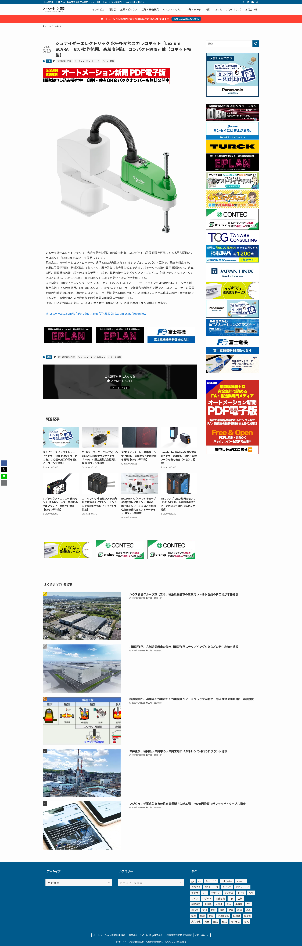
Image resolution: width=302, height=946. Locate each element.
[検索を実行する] (255, 43)
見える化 (195, 921)
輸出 (207, 921)
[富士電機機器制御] (171, 342)
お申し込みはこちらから (186, 18)
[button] (4, 463)
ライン (194, 898)
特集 (49, 61)
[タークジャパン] (232, 151)
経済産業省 (223, 915)
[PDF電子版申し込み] (106, 83)
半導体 (238, 904)
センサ (194, 892)
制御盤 (208, 904)
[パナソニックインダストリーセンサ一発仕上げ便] (232, 95)
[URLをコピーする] (4, 483)
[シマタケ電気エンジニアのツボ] (232, 206)
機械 (239, 910)
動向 (229, 904)
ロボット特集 (108, 61)
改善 (231, 910)
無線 (202, 915)
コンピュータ (211, 887)
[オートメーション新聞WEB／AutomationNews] (54, 9)
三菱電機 (220, 898)
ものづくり (211, 881)
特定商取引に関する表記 (179, 935)
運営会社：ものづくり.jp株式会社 (146, 935)
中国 (231, 898)
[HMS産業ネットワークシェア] (232, 371)
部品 (224, 921)
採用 (204, 910)
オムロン (241, 881)
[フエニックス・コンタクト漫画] (232, 188)
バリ (251, 892)
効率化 (219, 904)
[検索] (257, 2)
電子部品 (235, 921)
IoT (199, 881)
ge (192, 881)
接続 (213, 910)
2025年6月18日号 (64, 61)
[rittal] (232, 120)
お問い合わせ (202, 935)
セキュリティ (242, 887)
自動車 (236, 915)
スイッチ (226, 887)
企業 (240, 898)
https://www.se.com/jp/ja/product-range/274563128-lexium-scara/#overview (95, 313)
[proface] (232, 335)
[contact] (252, 2)
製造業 (247, 915)
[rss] (248, 2)
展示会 (194, 910)
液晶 (248, 910)
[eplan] (68, 342)
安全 (248, 904)
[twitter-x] (243, 2)
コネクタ (195, 887)
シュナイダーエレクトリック (87, 61)
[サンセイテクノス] (232, 138)
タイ (204, 892)
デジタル (228, 892)
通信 (215, 921)
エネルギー (226, 881)
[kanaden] (232, 261)
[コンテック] (120, 558)
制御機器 (195, 904)
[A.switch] (68, 556)
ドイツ (241, 892)
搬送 (222, 910)
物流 (211, 915)
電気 (246, 921)
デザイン (215, 892)
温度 (193, 915)
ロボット (206, 898)
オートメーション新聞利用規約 (109, 935)
